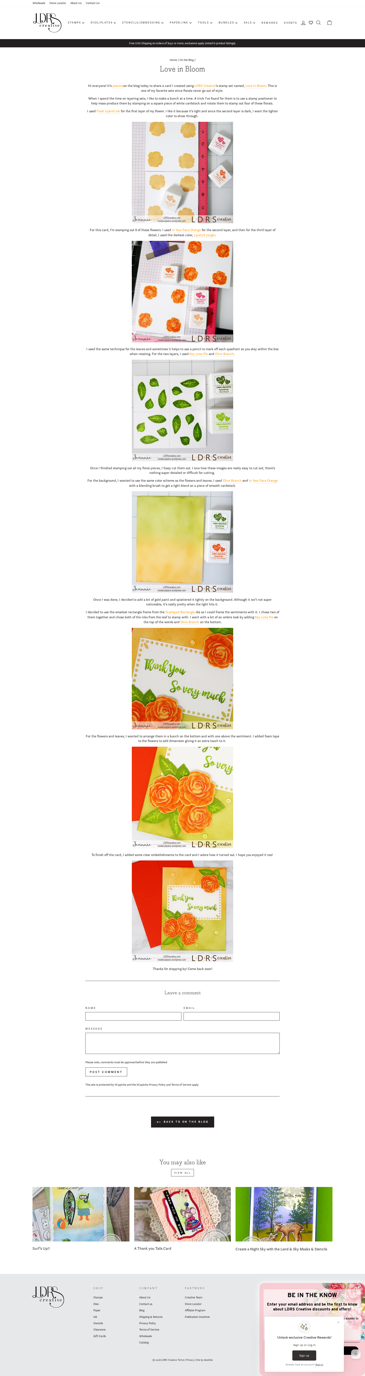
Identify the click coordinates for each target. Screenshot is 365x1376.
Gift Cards (99, 1336)
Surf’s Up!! (41, 1248)
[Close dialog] (360, 1287)
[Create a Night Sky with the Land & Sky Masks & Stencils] (284, 1214)
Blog (141, 1310)
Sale (248, 22)
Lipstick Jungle (204, 235)
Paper (97, 1310)
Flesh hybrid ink (108, 111)
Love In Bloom (255, 86)
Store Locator (57, 3)
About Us (76, 3)
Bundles (226, 22)
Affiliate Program (195, 1310)
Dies (96, 1304)
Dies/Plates (102, 22)
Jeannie (118, 86)
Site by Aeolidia (204, 1359)
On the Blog (187, 60)
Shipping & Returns (150, 1316)
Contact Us (92, 3)
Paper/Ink (179, 22)
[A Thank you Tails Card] (182, 1214)
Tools (203, 22)
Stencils (98, 1323)
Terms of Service (181, 1084)
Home (173, 60)
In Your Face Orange (186, 230)
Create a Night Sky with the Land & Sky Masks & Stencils (281, 1249)
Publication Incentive (197, 1316)
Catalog (144, 1342)
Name (90, 1008)
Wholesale (39, 3)
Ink (95, 1316)
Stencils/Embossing (141, 22)
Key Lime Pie (198, 354)
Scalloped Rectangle (180, 612)
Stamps (74, 22)
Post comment (106, 1072)
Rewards (269, 22)
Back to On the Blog (185, 1122)
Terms (181, 1359)
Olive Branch (224, 354)
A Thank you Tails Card (152, 1248)
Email (189, 1008)
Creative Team (193, 1297)
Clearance (99, 1329)
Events (290, 22)
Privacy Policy (157, 1084)
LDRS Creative (205, 86)
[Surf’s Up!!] (81, 1214)
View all (182, 1172)
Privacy (190, 1359)
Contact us (145, 1304)
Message (94, 1028)
